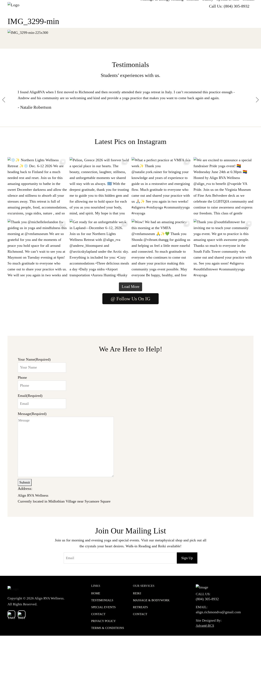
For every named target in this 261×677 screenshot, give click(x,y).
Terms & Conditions (107, 628)
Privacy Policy (103, 621)
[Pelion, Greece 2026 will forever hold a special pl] (99, 187)
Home (95, 593)
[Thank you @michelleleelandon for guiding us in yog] (37, 249)
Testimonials (102, 600)
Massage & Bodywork (151, 600)
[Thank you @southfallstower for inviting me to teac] (223, 249)
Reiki (137, 593)
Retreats (140, 607)
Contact (98, 614)
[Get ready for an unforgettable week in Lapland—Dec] (99, 249)
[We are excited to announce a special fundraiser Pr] (223, 187)
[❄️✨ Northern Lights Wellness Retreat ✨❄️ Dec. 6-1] (37, 187)
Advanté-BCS (205, 625)
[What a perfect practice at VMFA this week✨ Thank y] (161, 187)
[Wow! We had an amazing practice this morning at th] (161, 249)
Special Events (103, 607)
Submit (24, 482)
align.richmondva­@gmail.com (218, 612)
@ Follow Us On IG (130, 298)
